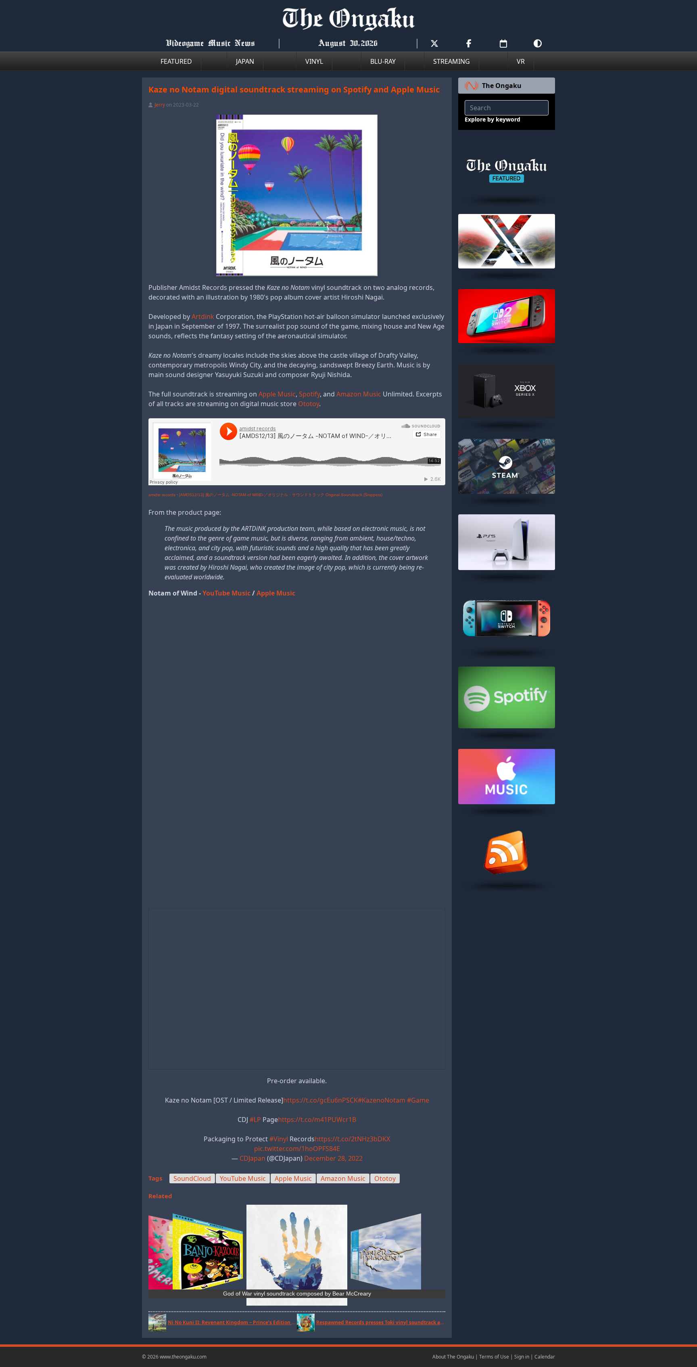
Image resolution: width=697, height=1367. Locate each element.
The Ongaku (502, 85)
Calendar (544, 1356)
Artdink (203, 316)
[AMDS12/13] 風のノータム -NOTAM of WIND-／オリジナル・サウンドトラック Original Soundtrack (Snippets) (280, 495)
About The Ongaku (453, 1356)
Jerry (159, 104)
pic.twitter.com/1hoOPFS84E (297, 1148)
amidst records (161, 495)
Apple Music (277, 394)
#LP (255, 1119)
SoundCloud (192, 1178)
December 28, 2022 (333, 1158)
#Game (418, 1100)
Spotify (309, 394)
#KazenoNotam (381, 1100)
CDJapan (252, 1158)
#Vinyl (278, 1138)
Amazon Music (358, 394)
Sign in (521, 1356)
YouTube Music (226, 593)
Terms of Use (494, 1356)
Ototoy (308, 403)
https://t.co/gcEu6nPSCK (320, 1100)
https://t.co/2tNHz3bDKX (352, 1138)
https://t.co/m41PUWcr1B (317, 1119)
